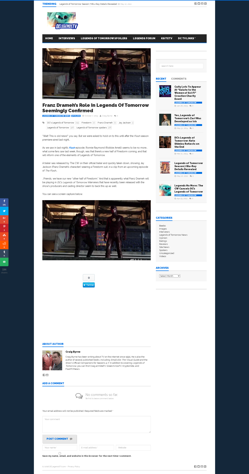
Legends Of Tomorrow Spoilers (104, 38)
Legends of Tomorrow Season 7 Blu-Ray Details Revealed (188, 166)
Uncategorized (166, 253)
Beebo (162, 225)
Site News (164, 247)
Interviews (67, 38)
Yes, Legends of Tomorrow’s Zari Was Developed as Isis (187, 118)
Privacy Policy (74, 467)
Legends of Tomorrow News (56, 116)
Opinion (163, 238)
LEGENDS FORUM (144, 38)
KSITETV (166, 38)
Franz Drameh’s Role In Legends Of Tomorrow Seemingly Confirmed (95, 107)
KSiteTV (102, 366)
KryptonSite (128, 366)
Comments (178, 79)
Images (163, 228)
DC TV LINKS (186, 38)
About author (53, 344)
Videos (162, 256)
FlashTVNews (72, 369)
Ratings (163, 241)
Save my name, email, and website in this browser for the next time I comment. (86, 456)
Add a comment (53, 383)
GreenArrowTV (114, 366)
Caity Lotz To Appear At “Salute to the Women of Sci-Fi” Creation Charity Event (187, 92)
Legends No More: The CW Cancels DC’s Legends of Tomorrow (90, 4)
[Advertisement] (96, 318)
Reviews (163, 244)
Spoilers (76, 116)
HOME (49, 38)
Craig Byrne (107, 116)
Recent (161, 79)
